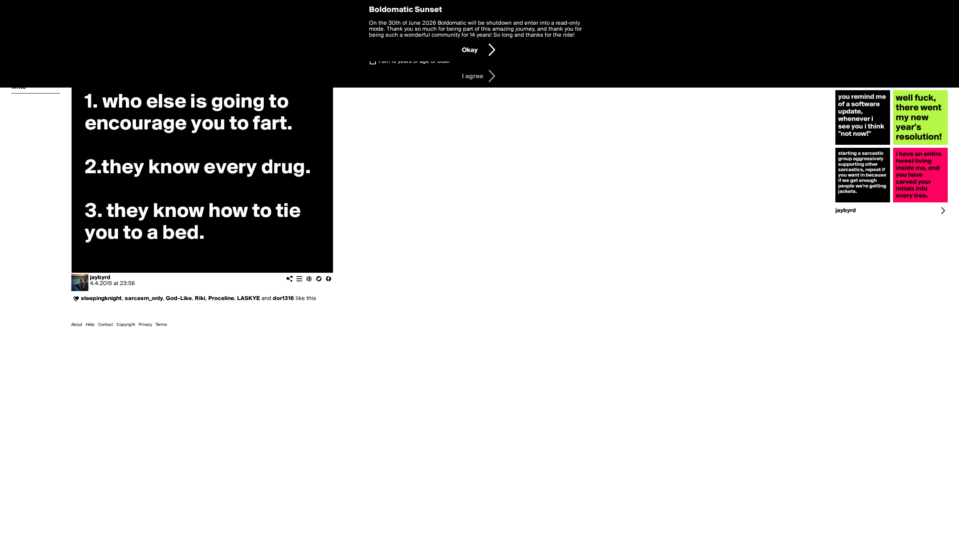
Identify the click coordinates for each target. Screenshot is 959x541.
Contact (105, 325)
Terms (161, 325)
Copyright (126, 325)
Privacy (145, 325)
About (76, 325)
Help (90, 325)
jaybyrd (100, 278)
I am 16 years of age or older (414, 61)
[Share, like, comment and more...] (862, 145)
